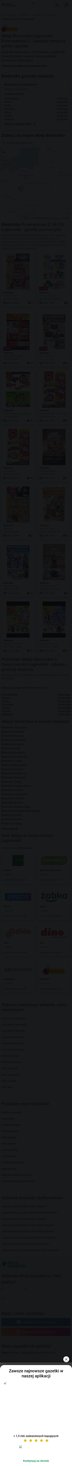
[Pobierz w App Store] (36, 1450)
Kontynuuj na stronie (36, 1461)
